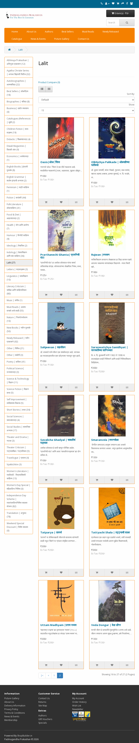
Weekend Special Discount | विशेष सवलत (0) (17, 527)
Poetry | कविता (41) (16, 361)
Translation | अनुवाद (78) (16, 514)
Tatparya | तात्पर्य (51, 532)
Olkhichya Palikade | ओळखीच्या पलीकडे (110, 163)
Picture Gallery (61, 38)
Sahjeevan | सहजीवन (53, 347)
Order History (79, 702)
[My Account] (107, 3)
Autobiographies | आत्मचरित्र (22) (16, 82)
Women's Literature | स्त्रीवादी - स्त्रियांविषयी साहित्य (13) (18, 475)
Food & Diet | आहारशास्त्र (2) (14, 216)
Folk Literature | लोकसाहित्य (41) (15, 206)
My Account (78, 698)
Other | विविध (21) (15, 348)
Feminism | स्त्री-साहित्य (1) (18, 189)
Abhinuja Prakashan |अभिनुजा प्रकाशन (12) (18, 62)
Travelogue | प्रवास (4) (18, 457)
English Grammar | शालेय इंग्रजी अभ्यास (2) (16, 178)
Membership (10, 720)
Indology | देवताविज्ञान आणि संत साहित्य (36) (17, 254)
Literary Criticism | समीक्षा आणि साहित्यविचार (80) (16, 290)
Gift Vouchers (45, 719)
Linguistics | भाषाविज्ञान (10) (17, 277)
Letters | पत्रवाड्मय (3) (17, 269)
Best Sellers (67, 31)
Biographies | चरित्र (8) (18, 101)
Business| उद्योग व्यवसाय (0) (18, 110)
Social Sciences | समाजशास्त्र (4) (15, 418)
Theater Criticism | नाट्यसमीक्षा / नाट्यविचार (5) (18, 449)
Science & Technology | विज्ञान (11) (18, 380)
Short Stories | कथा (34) (18, 409)
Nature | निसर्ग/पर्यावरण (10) (17, 319)
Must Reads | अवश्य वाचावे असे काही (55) (16, 308)
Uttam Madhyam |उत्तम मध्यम (58, 625)
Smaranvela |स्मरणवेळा (105, 440)
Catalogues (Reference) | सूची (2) (18, 120)
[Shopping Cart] (118, 3)
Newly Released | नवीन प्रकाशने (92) (18, 339)
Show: (132, 104)
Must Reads (88, 31)
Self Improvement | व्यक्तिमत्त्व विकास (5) (17, 401)
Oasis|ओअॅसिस (50, 162)
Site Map (42, 705)
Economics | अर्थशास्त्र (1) (17, 158)
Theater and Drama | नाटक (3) (18, 439)
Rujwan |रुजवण (100, 254)
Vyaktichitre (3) (14, 464)
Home (15, 31)
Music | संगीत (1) (14, 300)
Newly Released (111, 31)
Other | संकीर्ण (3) (15, 355)
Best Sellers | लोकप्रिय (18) (17, 93)
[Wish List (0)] (113, 3)
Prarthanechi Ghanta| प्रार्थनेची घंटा (59, 256)
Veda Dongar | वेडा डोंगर (106, 625)
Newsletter (77, 709)
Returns (42, 702)
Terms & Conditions (14, 712)
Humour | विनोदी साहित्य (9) (18, 237)
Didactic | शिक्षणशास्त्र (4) (18, 139)
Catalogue (17, 38)
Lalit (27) (11, 262)
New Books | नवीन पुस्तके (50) (18, 329)
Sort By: (131, 93)
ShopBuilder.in (24, 735)
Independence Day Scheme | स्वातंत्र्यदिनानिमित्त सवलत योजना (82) (17, 501)
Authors (49, 31)
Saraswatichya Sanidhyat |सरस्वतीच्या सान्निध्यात (109, 348)
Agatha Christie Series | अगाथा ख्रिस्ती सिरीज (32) (18, 72)
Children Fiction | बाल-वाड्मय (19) (18, 130)
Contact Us (83, 38)
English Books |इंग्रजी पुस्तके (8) (17, 168)
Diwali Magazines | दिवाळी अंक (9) (16, 147)
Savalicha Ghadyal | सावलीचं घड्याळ (57, 441)
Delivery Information (14, 705)
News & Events (38, 38)
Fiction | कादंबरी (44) (16, 197)
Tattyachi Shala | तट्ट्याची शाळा (110, 532)
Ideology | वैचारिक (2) (17, 245)
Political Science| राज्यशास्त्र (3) (15, 370)
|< (42, 675)
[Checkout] (122, 3)
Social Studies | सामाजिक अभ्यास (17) (18, 428)
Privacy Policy (11, 709)
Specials (42, 722)
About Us (31, 31)
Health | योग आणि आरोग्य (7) (18, 226)
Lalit (20, 49)
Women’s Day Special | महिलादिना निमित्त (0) (18, 487)
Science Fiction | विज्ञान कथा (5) (18, 391)
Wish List (76, 705)
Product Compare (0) (49, 82)
